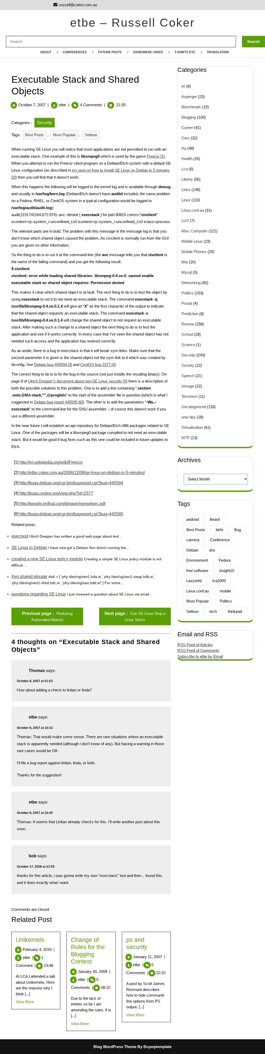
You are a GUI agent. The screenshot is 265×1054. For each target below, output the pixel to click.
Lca (184, 169)
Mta (184, 262)
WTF (185, 438)
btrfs (219, 530)
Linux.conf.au (192, 210)
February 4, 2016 (39, 949)
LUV (185, 220)
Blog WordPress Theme (114, 1046)
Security (44, 122)
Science (188, 344)
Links (185, 189)
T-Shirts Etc (184, 52)
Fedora (225, 560)
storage (187, 386)
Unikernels (30, 939)
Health (186, 158)
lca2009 (219, 580)
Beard (215, 519)
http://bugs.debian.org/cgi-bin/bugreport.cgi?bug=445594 (71, 483)
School (187, 334)
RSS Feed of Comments (198, 650)
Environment (197, 560)
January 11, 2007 (149, 956)
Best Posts (34, 135)
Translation (218, 52)
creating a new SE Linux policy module (47, 559)
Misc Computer (194, 231)
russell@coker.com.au (75, 5)
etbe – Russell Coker (132, 22)
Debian (192, 550)
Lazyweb (194, 580)
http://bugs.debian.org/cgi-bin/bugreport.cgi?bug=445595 (71, 514)
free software (197, 570)
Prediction (189, 313)
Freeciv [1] (156, 156)
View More (25, 1001)
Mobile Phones (194, 251)
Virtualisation (192, 427)
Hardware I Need (148, 52)
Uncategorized (193, 406)
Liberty (187, 179)
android (192, 519)
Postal (186, 303)
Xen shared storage (29, 576)
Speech (187, 375)
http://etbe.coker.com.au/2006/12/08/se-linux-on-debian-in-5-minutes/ (82, 472)
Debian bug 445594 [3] (53, 364)
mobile (225, 591)
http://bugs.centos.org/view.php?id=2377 (56, 493)
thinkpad (235, 611)
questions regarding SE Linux (38, 594)
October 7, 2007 (32, 105)
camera (192, 540)
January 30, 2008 (94, 971)
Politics (187, 293)
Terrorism (189, 396)
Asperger (189, 96)
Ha (183, 148)
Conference (220, 540)
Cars (185, 138)
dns (212, 550)
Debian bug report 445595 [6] (58, 402)
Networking (191, 282)
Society (187, 365)
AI (183, 86)
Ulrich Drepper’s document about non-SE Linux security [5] (77, 381)
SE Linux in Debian (29, 547)
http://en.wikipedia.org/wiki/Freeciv (51, 462)
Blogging (188, 117)
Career (187, 127)
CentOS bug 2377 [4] (98, 364)
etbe (62, 105)
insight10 (226, 570)
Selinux (91, 135)
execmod (19, 536)
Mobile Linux (192, 241)
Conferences (75, 52)
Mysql (186, 272)
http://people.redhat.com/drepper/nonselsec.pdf (62, 503)
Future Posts (110, 52)
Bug (237, 530)
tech (213, 611)
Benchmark (191, 107)
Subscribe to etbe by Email (200, 656)
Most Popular (64, 135)
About (45, 52)
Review (187, 324)
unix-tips (188, 417)
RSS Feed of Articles (195, 645)
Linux (185, 200)
